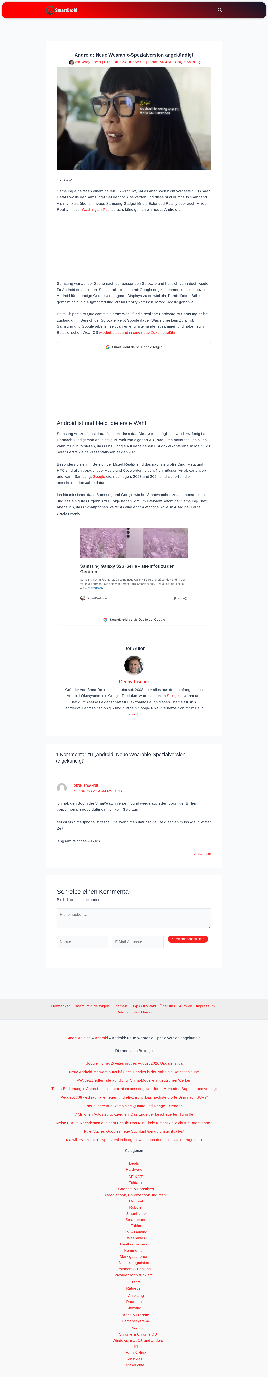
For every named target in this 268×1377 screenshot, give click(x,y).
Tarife (136, 1282)
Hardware (134, 1169)
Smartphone (136, 1220)
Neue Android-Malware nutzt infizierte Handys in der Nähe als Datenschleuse (134, 1072)
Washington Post (96, 209)
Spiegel (173, 696)
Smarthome (136, 1214)
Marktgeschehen (134, 1257)
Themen (120, 1006)
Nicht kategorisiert (134, 1263)
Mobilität (136, 1201)
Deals (134, 1163)
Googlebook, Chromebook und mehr (136, 1195)
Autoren (185, 1006)
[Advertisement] (134, 246)
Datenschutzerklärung (135, 1012)
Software (134, 1308)
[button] (220, 10)
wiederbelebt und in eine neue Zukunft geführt (137, 332)
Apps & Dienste (136, 1315)
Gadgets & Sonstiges (136, 1189)
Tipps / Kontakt (143, 1006)
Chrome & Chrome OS (138, 1334)
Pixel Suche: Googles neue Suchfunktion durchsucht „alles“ (134, 1131)
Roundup (134, 1302)
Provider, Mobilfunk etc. (134, 1275)
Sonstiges (134, 1359)
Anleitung (136, 1295)
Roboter (136, 1207)
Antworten (202, 854)
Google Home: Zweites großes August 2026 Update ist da (134, 1063)
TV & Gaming (136, 1232)
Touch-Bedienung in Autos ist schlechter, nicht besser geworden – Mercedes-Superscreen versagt (134, 1089)
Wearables (136, 1238)
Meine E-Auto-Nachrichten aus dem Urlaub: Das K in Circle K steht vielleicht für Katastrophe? (134, 1123)
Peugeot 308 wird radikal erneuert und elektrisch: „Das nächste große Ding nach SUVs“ (134, 1097)
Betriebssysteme (136, 1321)
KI (136, 1347)
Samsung (193, 62)
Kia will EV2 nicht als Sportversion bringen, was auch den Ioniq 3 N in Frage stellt (134, 1140)
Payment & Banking (134, 1269)
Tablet (136, 1226)
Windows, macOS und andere (138, 1341)
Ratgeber (134, 1288)
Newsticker (60, 1006)
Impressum (205, 1006)
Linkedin (133, 714)
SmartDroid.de (79, 1038)
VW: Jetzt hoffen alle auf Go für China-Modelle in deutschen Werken (134, 1080)
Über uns (167, 1006)
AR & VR (166, 62)
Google (180, 62)
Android (153, 62)
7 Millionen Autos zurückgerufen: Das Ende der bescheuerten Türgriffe (134, 1114)
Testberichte (134, 1365)
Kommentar (134, 1250)
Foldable (136, 1183)
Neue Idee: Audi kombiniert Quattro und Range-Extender (134, 1106)
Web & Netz (136, 1353)
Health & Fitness (134, 1244)
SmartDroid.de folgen (91, 1006)
